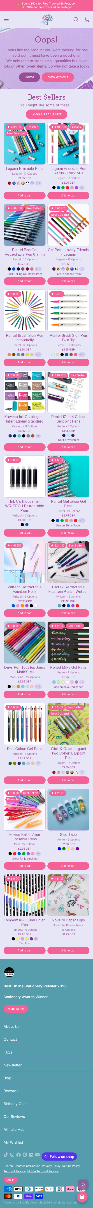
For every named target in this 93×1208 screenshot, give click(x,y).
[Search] (74, 19)
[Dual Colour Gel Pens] (25, 724)
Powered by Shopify (16, 1202)
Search (8, 1166)
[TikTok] (6, 1156)
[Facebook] (18, 1156)
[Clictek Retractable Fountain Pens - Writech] (68, 562)
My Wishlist (13, 1142)
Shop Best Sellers (46, 114)
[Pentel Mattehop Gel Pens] (68, 477)
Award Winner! (16, 1008)
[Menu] (8, 19)
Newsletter (13, 1065)
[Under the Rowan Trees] (46, 19)
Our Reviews (14, 1116)
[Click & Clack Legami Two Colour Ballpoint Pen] (68, 724)
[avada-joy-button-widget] (82, 1197)
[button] (25, 195)
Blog (7, 1078)
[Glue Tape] (68, 810)
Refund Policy (71, 1166)
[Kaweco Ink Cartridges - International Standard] (25, 392)
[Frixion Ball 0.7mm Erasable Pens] (25, 810)
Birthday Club (15, 1103)
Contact (10, 1039)
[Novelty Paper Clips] (68, 895)
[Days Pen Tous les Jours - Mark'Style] (25, 643)
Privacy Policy (51, 1166)
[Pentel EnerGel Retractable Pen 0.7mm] (25, 225)
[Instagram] (12, 1156)
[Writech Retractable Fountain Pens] (25, 562)
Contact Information (27, 1166)
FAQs (8, 1052)
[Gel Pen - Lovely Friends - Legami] (68, 225)
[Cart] (84, 19)
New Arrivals (57, 77)
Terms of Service (15, 1171)
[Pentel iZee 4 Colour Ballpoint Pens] (68, 392)
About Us (11, 1026)
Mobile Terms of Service (42, 1171)
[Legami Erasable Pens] (25, 144)
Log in (11, 1179)
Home (30, 77)
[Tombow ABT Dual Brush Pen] (25, 895)
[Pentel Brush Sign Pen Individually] (25, 311)
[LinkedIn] (31, 1156)
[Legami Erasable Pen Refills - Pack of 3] (68, 144)
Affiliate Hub (14, 1129)
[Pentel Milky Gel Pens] (68, 643)
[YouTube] (37, 1156)
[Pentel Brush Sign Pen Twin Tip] (68, 311)
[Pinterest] (25, 1156)
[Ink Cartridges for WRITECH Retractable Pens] (25, 477)
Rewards (11, 1091)
